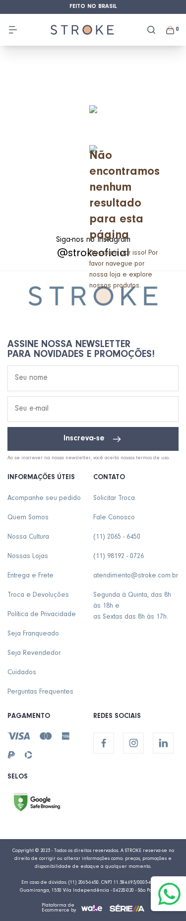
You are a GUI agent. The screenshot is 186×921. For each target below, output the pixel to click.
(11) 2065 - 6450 (116, 537)
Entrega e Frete (30, 576)
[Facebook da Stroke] (103, 743)
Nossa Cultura (28, 537)
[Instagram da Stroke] (133, 743)
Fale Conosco (114, 518)
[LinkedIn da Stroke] (163, 743)
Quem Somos (28, 518)
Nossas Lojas (27, 557)
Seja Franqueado (33, 634)
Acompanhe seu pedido (44, 499)
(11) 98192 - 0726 (118, 557)
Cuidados (21, 673)
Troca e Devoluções (38, 595)
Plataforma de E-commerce (58, 908)
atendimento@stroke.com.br (135, 576)
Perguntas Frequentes (40, 692)
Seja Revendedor (34, 653)
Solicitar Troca (114, 499)
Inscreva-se (84, 439)
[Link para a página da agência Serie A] (127, 908)
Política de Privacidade (41, 615)
